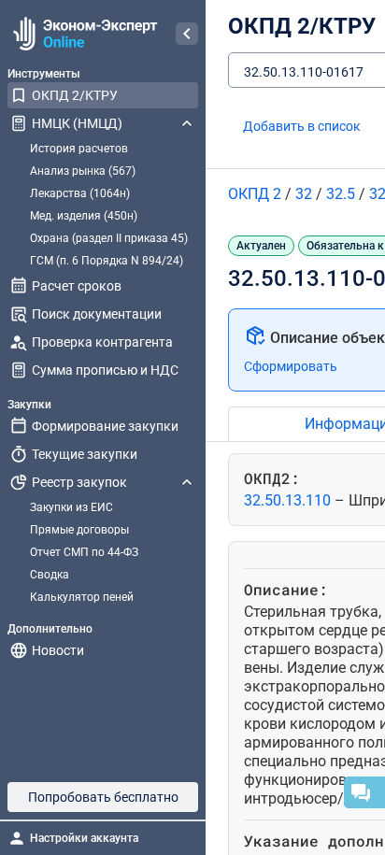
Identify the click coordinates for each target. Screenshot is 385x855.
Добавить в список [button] (302, 126)
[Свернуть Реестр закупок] (187, 482)
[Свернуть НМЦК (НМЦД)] (187, 123)
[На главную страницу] (82, 33)
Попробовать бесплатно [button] (103, 797)
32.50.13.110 (289, 500)
